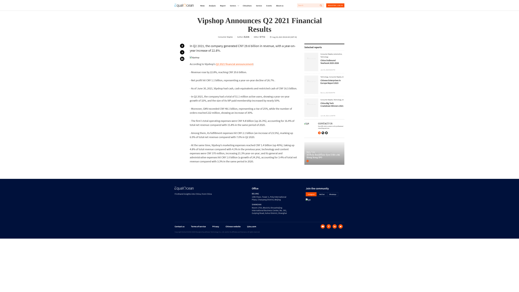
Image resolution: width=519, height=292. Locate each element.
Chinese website (233, 226)
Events (269, 5)
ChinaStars (247, 5)
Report (223, 5)
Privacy (215, 226)
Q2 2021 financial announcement (234, 64)
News (202, 5)
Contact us (179, 226)
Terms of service (198, 226)
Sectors (233, 5)
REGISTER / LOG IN (335, 5)
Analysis (212, 5)
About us (279, 5)
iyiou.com (251, 226)
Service (259, 5)
